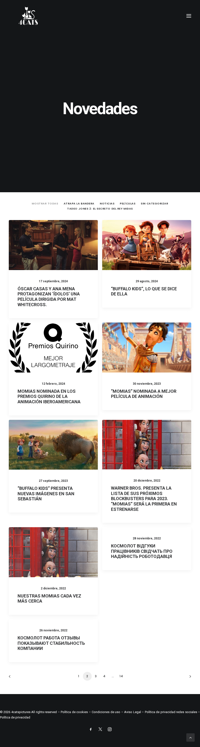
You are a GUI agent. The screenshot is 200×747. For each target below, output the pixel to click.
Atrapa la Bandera (79, 203)
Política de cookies (74, 712)
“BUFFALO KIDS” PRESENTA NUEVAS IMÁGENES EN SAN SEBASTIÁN (46, 493)
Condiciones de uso (106, 712)
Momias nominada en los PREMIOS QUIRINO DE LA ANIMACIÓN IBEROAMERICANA (49, 396)
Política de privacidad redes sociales (171, 712)
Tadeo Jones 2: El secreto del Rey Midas (100, 209)
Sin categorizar (154, 203)
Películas (127, 203)
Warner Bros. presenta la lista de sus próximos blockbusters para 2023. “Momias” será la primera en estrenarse (144, 498)
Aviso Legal (132, 712)
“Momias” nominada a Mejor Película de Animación (143, 394)
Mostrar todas (45, 203)
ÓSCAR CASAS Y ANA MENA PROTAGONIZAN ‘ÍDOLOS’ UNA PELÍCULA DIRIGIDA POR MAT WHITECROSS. (49, 296)
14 (121, 676)
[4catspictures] (28, 16)
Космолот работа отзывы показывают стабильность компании (51, 643)
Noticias (107, 203)
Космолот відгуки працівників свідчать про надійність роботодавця (141, 551)
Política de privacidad (15, 717)
